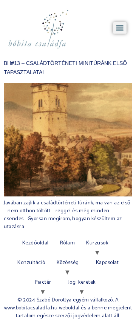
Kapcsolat (107, 262)
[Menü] (120, 28)
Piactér (43, 282)
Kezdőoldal (35, 243)
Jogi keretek (82, 282)
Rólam (67, 243)
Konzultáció (31, 262)
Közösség (68, 262)
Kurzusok (97, 243)
